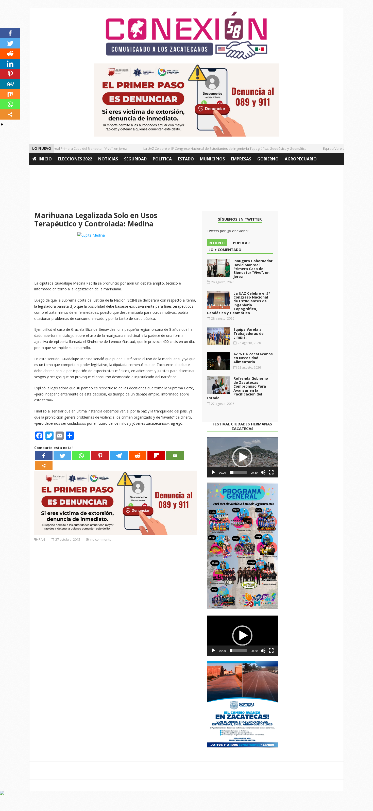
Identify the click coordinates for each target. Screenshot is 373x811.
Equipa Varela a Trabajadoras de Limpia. (248, 333)
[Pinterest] (100, 455)
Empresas (241, 159)
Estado (186, 159)
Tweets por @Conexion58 (228, 230)
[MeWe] (10, 84)
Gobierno (268, 159)
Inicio (45, 159)
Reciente (217, 242)
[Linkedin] (10, 64)
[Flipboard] (156, 455)
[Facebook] (44, 455)
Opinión (41, 170)
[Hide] (2, 124)
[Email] (175, 455)
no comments (100, 539)
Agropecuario (301, 159)
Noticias (108, 159)
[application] (242, 457)
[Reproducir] (213, 472)
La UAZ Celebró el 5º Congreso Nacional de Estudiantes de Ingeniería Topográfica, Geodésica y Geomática (217, 148)
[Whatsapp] (81, 455)
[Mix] (10, 94)
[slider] (238, 472)
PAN (42, 539)
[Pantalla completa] (271, 472)
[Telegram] (119, 455)
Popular (241, 242)
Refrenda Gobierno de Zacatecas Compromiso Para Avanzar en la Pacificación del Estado (237, 388)
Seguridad (135, 159)
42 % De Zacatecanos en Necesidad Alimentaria (253, 358)
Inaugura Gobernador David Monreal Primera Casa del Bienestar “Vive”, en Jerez (253, 268)
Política (162, 159)
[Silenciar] (263, 472)
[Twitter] (62, 455)
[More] (44, 465)
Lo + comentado (225, 249)
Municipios (212, 159)
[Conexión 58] (186, 35)
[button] (242, 457)
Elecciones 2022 (75, 159)
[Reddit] (137, 455)
